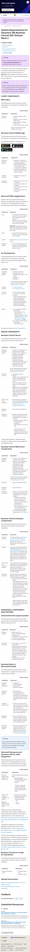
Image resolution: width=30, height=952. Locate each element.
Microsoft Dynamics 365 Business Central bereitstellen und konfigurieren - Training (14, 913)
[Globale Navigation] (1, 15)
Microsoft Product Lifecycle (11, 62)
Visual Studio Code (17, 287)
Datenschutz (10, 946)
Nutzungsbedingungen (21, 948)
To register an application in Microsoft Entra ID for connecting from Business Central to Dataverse (14, 830)
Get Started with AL (20, 328)
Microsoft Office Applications (9, 50)
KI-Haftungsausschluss (6, 944)
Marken (11, 950)
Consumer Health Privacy (7, 948)
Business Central (17, 26)
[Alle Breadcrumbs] (2, 26)
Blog (25, 944)
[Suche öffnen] (22, 15)
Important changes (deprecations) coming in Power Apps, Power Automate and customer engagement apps (14, 819)
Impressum (3, 950)
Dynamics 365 (8, 26)
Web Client (4, 47)
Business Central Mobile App (9, 48)
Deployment (4, 888)
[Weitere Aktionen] (27, 26)
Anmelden (26, 15)
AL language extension (18, 288)
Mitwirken (3, 946)
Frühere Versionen (18, 944)
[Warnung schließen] (28, 2)
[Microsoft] (15, 15)
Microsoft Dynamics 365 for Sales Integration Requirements (20, 404)
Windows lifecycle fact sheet (17, 284)
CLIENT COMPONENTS (7, 45)
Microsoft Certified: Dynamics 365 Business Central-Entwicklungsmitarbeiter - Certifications (13, 922)
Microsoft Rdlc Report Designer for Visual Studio (21, 318)
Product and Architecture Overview (10, 886)
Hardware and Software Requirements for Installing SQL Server (18, 539)
